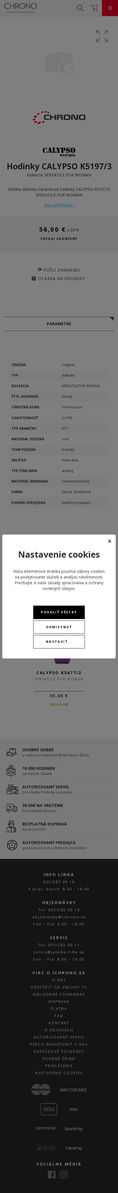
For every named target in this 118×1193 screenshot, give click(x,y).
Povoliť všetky (59, 612)
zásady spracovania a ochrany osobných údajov (73, 585)
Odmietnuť (59, 627)
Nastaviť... (59, 641)
